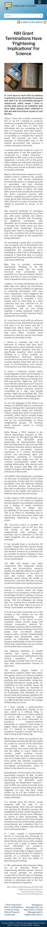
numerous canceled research (30, 894)
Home (10, 925)
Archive (17, 925)
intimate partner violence (32, 892)
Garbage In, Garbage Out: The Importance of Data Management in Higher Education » (33, 910)
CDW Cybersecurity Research (31, 889)
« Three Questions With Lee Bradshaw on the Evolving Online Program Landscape (13, 910)
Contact (36, 925)
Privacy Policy (26, 925)
